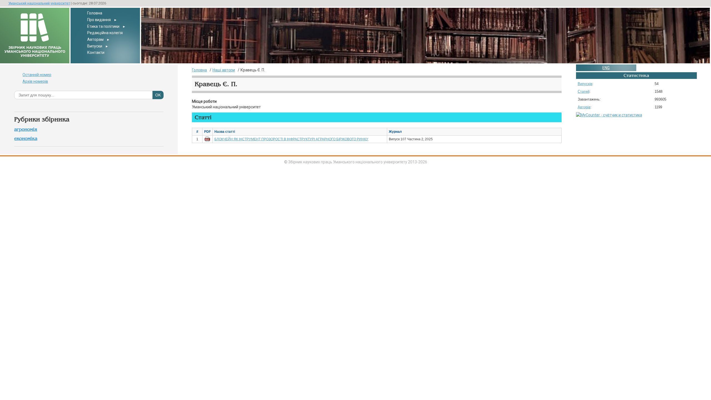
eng (606, 68)
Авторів (584, 107)
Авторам (95, 39)
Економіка (25, 138)
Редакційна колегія (105, 33)
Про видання (99, 20)
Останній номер (36, 74)
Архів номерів (35, 81)
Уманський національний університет (39, 3)
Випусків (585, 84)
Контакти (95, 52)
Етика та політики (103, 26)
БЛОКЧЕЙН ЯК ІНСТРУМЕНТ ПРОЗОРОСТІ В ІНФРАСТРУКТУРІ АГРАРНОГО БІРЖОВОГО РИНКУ (291, 139)
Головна (94, 13)
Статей (583, 91)
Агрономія (25, 129)
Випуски (94, 46)
